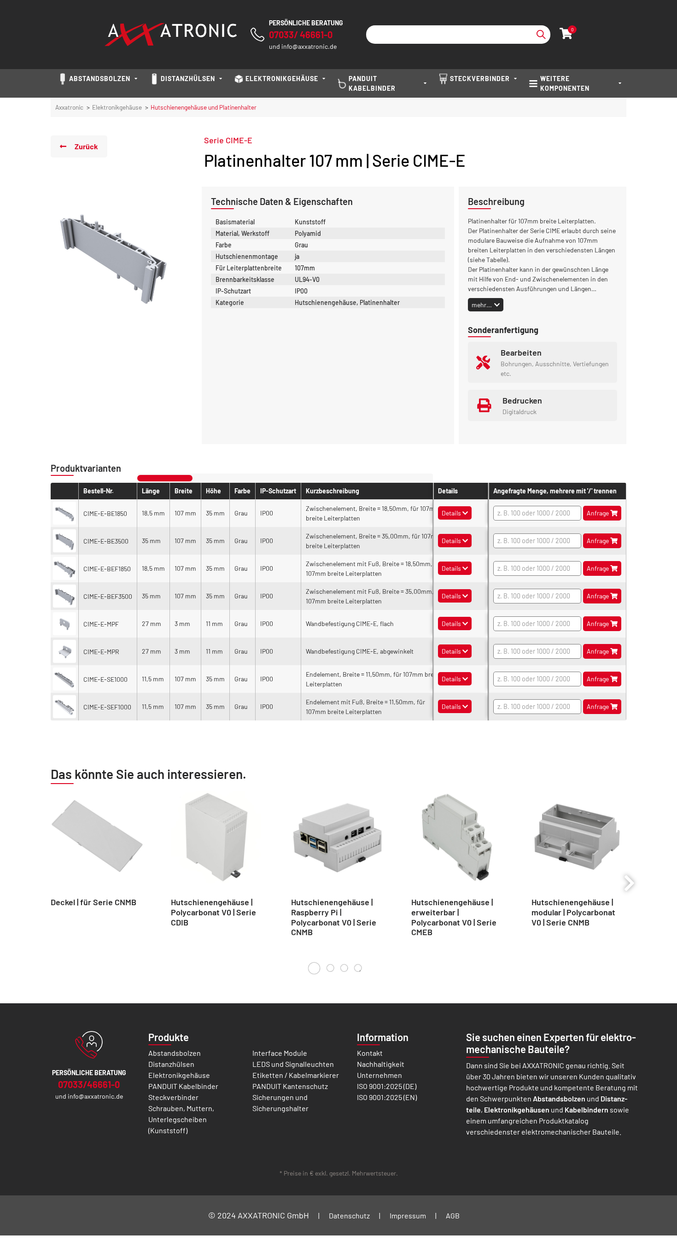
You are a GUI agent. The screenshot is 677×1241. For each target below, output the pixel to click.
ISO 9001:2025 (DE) (386, 1086)
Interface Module (279, 1052)
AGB (453, 1215)
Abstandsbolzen (174, 1052)
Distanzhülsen (171, 1064)
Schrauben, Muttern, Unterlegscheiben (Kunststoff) (181, 1119)
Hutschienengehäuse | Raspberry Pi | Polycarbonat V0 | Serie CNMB (333, 917)
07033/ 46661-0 (301, 34)
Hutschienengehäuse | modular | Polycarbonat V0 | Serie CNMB (573, 912)
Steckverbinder (173, 1097)
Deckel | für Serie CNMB (93, 902)
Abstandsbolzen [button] (99, 78)
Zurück (86, 146)
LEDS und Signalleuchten (293, 1064)
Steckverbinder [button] (480, 78)
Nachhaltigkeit (380, 1064)
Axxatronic (69, 107)
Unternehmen (379, 1075)
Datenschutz (349, 1215)
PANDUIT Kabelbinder (183, 1086)
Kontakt (370, 1052)
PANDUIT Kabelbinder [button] (372, 83)
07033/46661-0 (89, 1084)
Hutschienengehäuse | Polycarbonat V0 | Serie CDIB (213, 912)
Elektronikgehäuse (117, 107)
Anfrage (598, 513)
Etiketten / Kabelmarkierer (295, 1075)
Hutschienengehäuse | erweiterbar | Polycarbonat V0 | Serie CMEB (453, 917)
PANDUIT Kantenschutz (290, 1086)
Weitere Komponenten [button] (564, 83)
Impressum (408, 1215)
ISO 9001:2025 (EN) (387, 1097)
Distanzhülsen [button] (188, 78)
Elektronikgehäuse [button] (281, 78)
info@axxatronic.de (309, 46)
